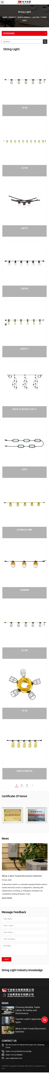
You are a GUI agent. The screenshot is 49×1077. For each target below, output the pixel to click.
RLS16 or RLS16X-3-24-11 (24, 409)
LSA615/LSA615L (24, 770)
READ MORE (7, 898)
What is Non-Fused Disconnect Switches (22, 875)
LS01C (24, 469)
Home (5, 17)
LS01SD (24, 288)
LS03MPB (24, 590)
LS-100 (24, 167)
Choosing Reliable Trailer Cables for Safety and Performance (27, 1010)
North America (24, 17)
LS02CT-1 (24, 348)
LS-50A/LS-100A (24, 529)
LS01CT (24, 228)
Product (12, 17)
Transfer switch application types (29, 1021)
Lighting (35, 17)
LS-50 (24, 107)
